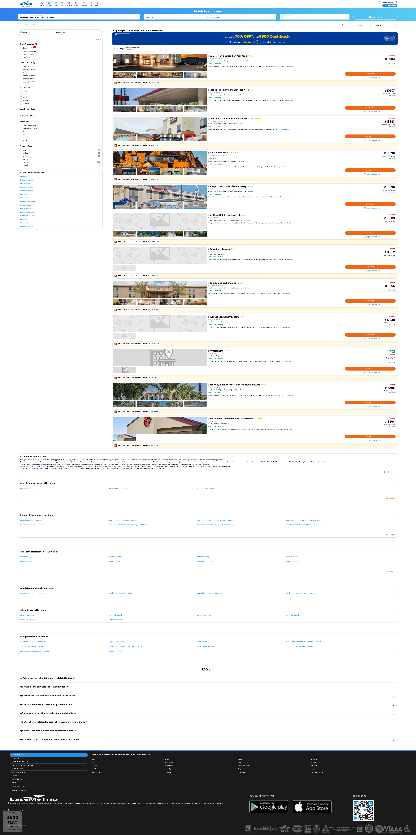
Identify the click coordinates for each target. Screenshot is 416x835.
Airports (94, 766)
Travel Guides (169, 766)
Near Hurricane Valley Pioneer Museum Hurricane (215, 520)
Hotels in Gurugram (27, 212)
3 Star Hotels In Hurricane (206, 488)
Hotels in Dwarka (26, 223)
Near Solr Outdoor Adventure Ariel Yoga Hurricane (216, 525)
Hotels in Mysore (26, 226)
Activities (95, 769)
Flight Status (169, 762)
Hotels (61, 162)
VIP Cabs (168, 772)
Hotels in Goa (25, 183)
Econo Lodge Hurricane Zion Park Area (34, 651)
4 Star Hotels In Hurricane (118, 488)
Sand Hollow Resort (27, 615)
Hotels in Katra (25, 194)
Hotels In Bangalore (204, 561)
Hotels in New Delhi (27, 180)
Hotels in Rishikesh (27, 187)
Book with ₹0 (29, 48)
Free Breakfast (28, 54)
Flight (93, 759)
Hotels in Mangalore (27, 216)
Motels (61, 153)
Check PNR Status (244, 766)
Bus (93, 762)
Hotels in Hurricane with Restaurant (210, 593)
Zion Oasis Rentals (115, 615)
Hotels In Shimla (115, 557)
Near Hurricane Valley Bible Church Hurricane (302, 525)
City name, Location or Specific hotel (31, 15)
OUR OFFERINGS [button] (17, 755)
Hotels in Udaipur (26, 191)
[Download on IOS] (312, 812)
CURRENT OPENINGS (19, 790)
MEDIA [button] (14, 782)
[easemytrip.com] (27, 6)
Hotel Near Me (37, 468)
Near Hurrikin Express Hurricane (31, 525)
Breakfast (27, 141)
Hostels (61, 165)
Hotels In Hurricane (27, 488)
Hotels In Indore (26, 561)
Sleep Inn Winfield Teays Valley (32, 646)
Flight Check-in (97, 772)
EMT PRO (314, 766)
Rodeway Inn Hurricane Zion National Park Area (303, 642)
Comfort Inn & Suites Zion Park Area (33, 642)
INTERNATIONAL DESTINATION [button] (22, 765)
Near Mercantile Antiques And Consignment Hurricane (129, 525)
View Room (370, 74)
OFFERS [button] (14, 776)
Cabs (239, 762)
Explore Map (60, 33)
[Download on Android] (268, 812)
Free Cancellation (30, 51)
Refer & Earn (242, 772)
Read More (388, 472)
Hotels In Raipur (114, 561)
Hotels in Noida (25, 198)
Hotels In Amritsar (292, 561)
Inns (61, 150)
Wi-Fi (25, 138)
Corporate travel (243, 769)
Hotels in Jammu (26, 176)
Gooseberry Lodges (116, 651)
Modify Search (375, 17)
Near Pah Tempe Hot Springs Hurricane (123, 520)
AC (24, 132)
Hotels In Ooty (25, 557)
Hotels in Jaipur (26, 205)
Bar (24, 135)
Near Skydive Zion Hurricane (30, 520)
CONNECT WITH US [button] (19, 772)
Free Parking (27, 57)
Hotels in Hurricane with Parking (120, 593)
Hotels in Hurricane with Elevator (32, 593)
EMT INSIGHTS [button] (17, 779)
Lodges (61, 156)
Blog (312, 769)
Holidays (314, 759)
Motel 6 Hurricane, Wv (205, 646)
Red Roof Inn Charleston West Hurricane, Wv (125, 646)
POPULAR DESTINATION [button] (20, 762)
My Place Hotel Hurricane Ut (119, 642)
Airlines (313, 762)
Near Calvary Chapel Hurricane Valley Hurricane (304, 520)
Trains (240, 759)
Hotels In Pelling (203, 557)
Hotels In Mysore (292, 557)
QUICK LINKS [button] (16, 758)
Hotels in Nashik (26, 209)
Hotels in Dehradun (27, 201)
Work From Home (317, 772)
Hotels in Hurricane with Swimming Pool (300, 593)
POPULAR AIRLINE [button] (18, 769)
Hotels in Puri (25, 219)
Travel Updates (170, 769)
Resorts (61, 159)
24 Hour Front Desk (30, 129)
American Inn (202, 642)
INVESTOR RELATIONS (19, 786)
